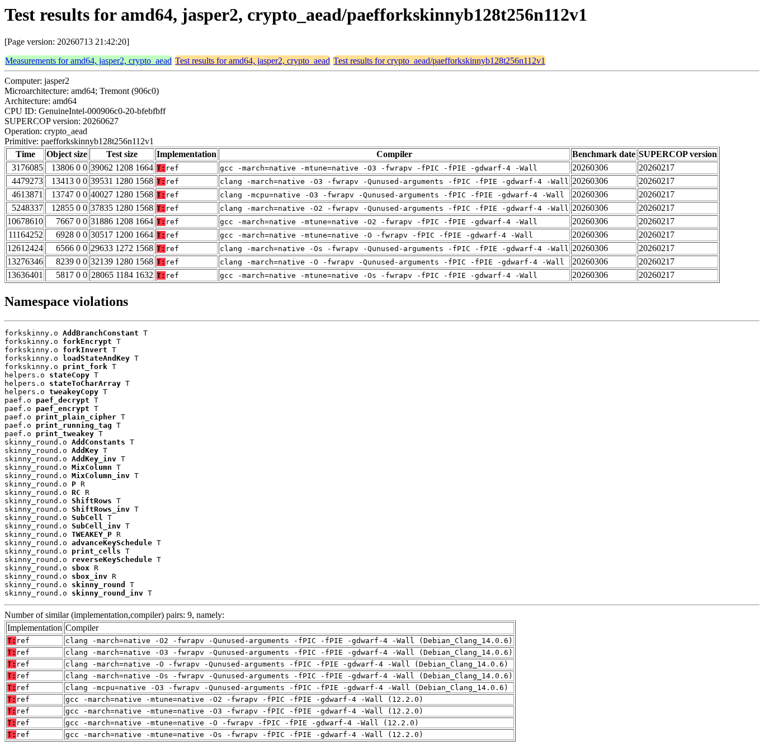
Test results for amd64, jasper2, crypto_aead (252, 60)
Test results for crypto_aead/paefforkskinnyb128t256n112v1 (439, 60)
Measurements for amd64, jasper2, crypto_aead (88, 60)
